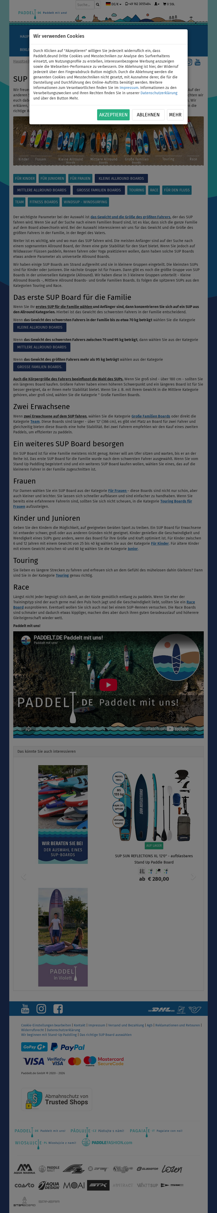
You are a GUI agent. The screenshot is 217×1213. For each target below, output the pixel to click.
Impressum (129, 88)
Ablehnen (148, 115)
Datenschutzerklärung (159, 93)
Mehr (175, 115)
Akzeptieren (113, 115)
